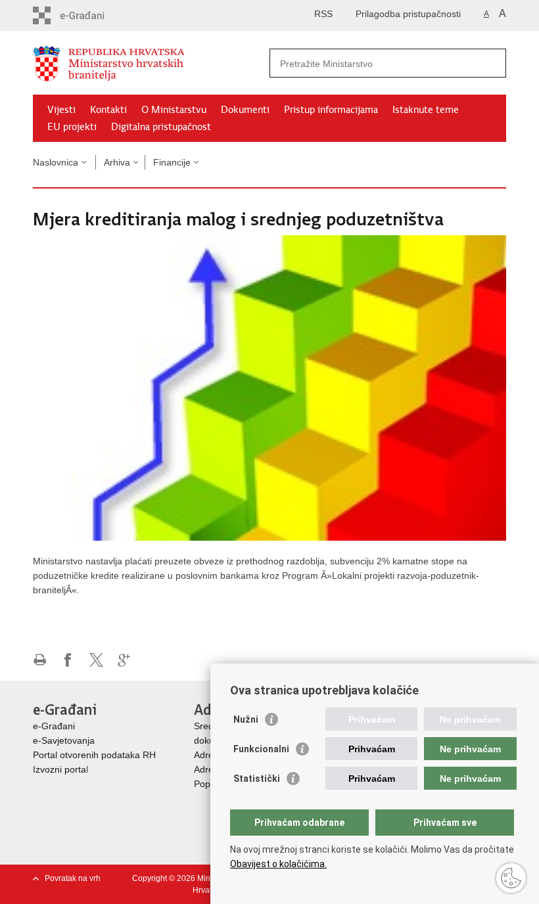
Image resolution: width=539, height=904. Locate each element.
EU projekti (72, 127)
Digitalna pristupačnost (161, 127)
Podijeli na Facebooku (68, 660)
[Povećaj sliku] (269, 387)
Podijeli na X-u (96, 660)
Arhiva (117, 162)
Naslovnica (55, 162)
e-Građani (54, 726)
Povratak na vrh (73, 878)
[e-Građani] (89, 15)
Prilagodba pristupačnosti (408, 14)
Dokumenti (245, 110)
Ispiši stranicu (40, 660)
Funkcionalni (261, 749)
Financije (172, 162)
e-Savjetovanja (64, 740)
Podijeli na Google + (124, 660)
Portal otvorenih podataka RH (94, 755)
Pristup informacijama (331, 110)
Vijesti (61, 110)
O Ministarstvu (173, 110)
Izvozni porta (59, 769)
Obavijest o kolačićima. (278, 864)
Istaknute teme (425, 110)
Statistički (256, 778)
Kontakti (108, 110)
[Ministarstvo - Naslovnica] (151, 63)
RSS (323, 14)
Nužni (245, 719)
